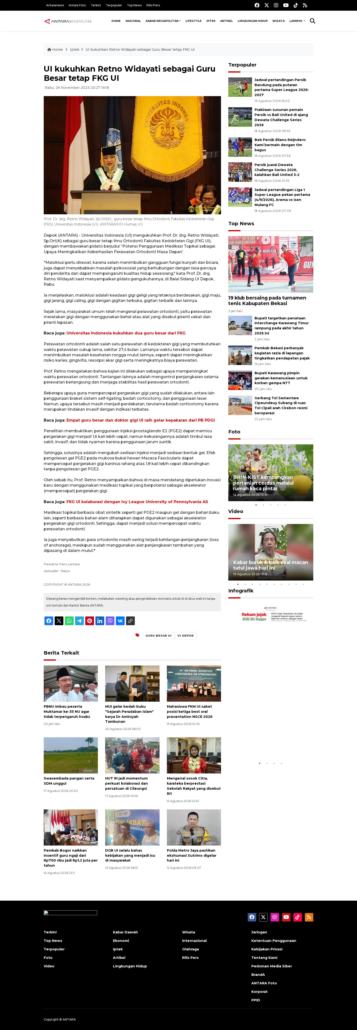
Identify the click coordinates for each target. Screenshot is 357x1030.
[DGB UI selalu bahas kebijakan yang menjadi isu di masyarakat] (132, 827)
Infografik (241, 591)
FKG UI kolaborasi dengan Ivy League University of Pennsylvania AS (137, 501)
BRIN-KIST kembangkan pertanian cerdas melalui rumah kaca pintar (263, 482)
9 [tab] (296, 584)
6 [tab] (274, 584)
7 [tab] (281, 584)
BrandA (258, 974)
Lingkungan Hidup (253, 21)
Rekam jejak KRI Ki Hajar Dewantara (263, 743)
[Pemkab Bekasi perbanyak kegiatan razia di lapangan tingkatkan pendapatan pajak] (240, 355)
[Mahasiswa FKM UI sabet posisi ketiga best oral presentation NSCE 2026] (194, 683)
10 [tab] (303, 584)
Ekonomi (121, 941)
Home (116, 21)
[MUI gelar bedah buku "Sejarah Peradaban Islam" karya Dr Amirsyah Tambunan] (132, 683)
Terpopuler (114, 5)
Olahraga (190, 949)
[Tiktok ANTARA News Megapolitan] (296, 5)
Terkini (96, 5)
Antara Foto (77, 5)
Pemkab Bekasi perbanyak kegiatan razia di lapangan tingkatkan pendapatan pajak (282, 353)
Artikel (226, 21)
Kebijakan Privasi (266, 949)
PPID (255, 1000)
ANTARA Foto (264, 983)
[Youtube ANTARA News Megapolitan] (286, 5)
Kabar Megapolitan (162, 21)
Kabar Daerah (125, 932)
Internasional (194, 941)
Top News (134, 5)
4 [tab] (278, 504)
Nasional (133, 21)
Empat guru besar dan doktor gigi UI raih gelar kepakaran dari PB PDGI (141, 420)
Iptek (210, 21)
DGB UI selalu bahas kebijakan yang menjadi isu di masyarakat (130, 855)
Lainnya (296, 21)
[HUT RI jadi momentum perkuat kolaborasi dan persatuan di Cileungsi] (132, 755)
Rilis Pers (153, 5)
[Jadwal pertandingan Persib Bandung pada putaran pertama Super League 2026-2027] (240, 86)
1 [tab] (256, 504)
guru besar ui (158, 635)
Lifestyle (194, 21)
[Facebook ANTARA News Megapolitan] (257, 5)
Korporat (259, 991)
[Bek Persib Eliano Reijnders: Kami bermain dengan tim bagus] (240, 146)
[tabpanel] (270, 472)
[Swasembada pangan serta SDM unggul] (71, 755)
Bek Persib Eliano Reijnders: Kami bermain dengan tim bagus (280, 145)
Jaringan (259, 932)
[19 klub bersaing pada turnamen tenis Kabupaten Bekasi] (270, 264)
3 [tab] (270, 504)
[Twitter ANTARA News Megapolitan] (266, 5)
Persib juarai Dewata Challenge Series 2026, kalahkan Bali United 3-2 (277, 170)
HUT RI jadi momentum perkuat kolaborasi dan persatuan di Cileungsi (126, 783)
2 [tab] (263, 504)
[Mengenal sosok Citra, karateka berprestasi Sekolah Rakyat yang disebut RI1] (194, 755)
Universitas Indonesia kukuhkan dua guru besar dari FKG (126, 333)
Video (235, 511)
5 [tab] (285, 504)
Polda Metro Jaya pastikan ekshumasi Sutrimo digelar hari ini (191, 855)
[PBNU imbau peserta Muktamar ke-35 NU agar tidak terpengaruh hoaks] (71, 683)
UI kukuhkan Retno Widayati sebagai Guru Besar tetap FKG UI (140, 49)
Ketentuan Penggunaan (273, 941)
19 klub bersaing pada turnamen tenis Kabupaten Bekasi (267, 300)
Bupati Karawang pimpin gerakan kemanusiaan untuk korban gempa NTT (281, 378)
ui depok (186, 635)
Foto (234, 432)
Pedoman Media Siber (271, 966)
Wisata (278, 21)
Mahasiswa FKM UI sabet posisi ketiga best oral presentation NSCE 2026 (189, 711)
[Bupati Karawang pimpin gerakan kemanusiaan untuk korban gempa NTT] (240, 380)
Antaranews (55, 5)
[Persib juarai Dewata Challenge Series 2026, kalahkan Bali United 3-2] (240, 171)
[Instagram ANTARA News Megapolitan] (276, 5)
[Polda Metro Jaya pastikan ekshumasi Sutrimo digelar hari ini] (194, 827)
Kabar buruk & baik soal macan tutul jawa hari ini (270, 565)
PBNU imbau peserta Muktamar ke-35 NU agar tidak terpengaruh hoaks (67, 711)
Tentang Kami (264, 957)
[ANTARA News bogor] (68, 21)
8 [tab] (289, 584)
